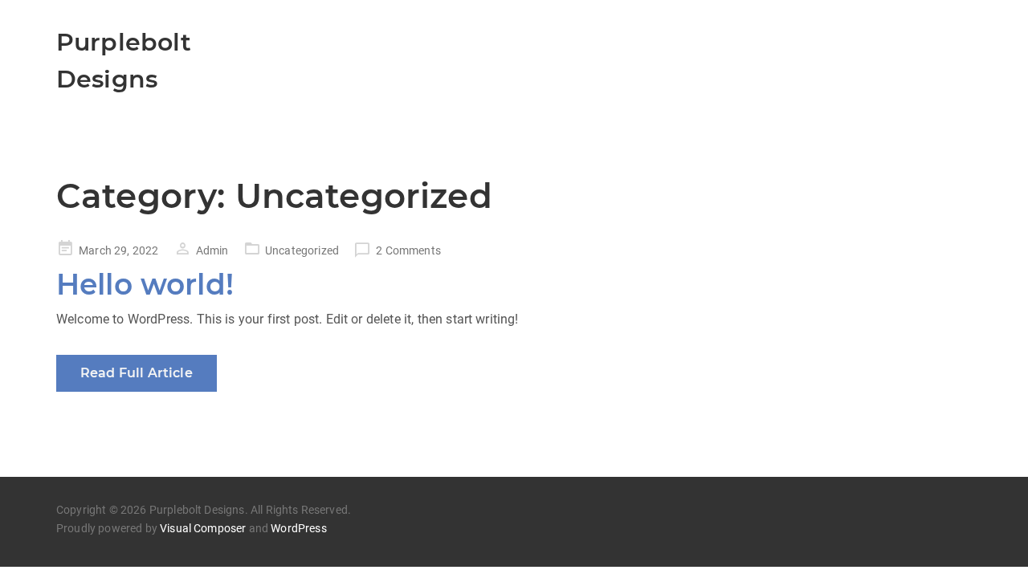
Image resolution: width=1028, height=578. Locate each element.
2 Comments (408, 250)
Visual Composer (203, 528)
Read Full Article (136, 373)
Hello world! (145, 284)
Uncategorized (302, 250)
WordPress (298, 528)
